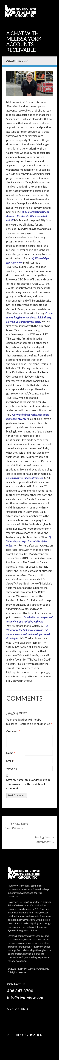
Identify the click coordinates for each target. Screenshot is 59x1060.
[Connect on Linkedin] (23, 1043)
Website (11, 768)
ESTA (22, 1015)
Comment (13, 731)
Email (10, 760)
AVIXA (11, 1015)
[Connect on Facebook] (10, 1043)
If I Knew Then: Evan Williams (16, 826)
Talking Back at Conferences (44, 839)
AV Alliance (17, 1022)
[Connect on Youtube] (17, 1043)
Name (10, 753)
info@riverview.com (25, 997)
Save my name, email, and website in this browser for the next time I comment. (28, 784)
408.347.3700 (20, 990)
